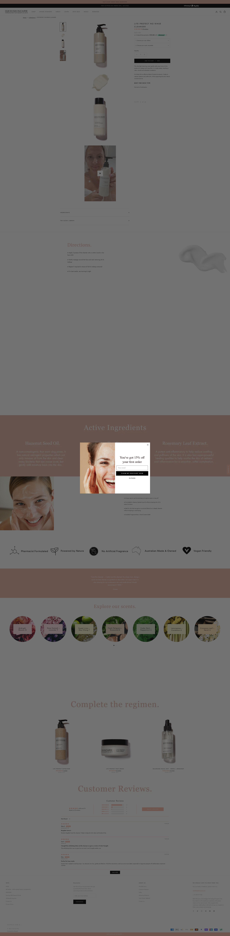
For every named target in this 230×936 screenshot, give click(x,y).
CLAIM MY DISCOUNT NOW (132, 473)
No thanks (132, 478)
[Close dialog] (147, 444)
